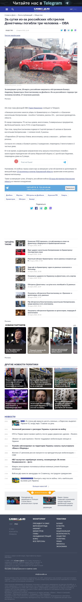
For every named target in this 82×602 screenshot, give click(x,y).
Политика (60, 539)
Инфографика (41, 493)
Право (59, 541)
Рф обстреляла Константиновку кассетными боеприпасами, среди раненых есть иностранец (51, 304)
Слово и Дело (10, 15)
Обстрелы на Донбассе (35, 195)
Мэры (35, 539)
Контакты (13, 532)
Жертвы (19, 195)
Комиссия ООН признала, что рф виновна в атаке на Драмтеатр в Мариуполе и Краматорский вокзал (48, 243)
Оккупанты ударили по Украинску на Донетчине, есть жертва (52, 277)
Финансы (60, 544)
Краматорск (10, 199)
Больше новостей (40, 486)
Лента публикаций (25, 15)
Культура (60, 526)
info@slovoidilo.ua (41, 574)
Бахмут (32, 199)
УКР (71, 9)
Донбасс (9, 195)
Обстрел (22, 199)
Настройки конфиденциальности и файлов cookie (21, 569)
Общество (38, 15)
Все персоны (39, 541)
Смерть (64, 195)
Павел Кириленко (35, 108)
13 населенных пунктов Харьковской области (35, 172)
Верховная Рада (40, 526)
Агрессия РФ (53, 195)
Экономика (61, 546)
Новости (10, 417)
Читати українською (12, 35)
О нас (11, 529)
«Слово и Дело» (19, 560)
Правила (13, 534)
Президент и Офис (41, 523)
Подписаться (70, 188)
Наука (59, 528)
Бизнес (59, 523)
